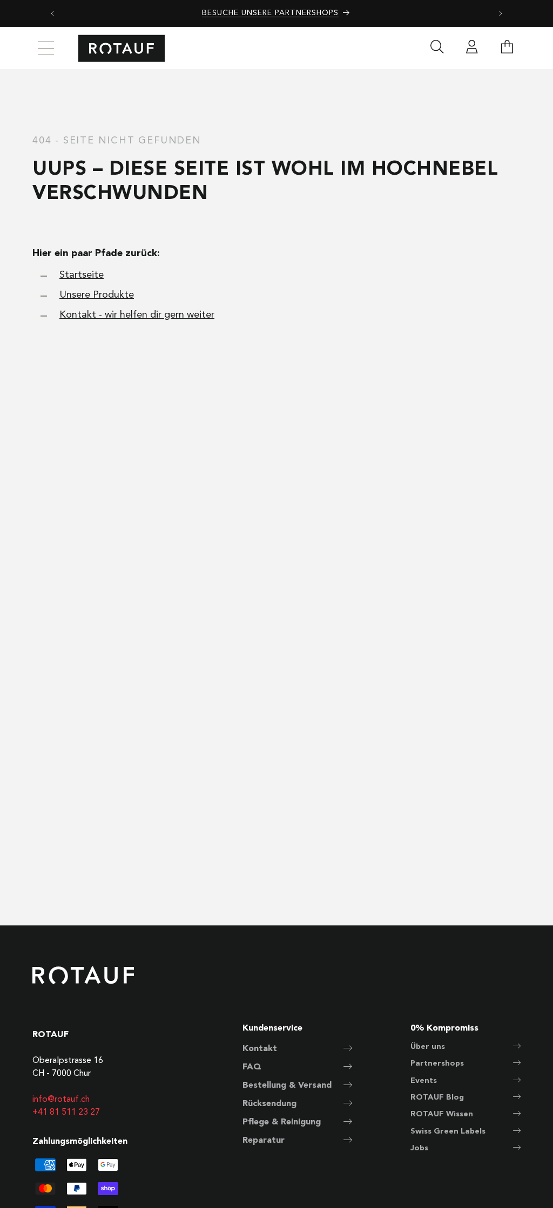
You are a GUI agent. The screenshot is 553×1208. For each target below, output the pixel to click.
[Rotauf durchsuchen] (436, 48)
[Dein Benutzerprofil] (471, 48)
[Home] (121, 48)
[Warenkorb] (507, 48)
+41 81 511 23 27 (66, 1112)
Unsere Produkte (96, 295)
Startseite (81, 275)
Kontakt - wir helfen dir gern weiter (136, 315)
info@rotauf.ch (61, 1099)
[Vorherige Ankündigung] (52, 13)
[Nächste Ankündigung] (500, 13)
